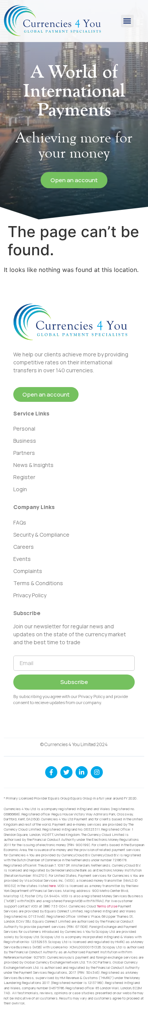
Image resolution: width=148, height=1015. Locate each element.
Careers (23, 546)
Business (24, 440)
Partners (24, 452)
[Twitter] (66, 772)
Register (24, 477)
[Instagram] (97, 772)
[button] (127, 21)
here (52, 885)
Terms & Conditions (38, 583)
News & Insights (33, 464)
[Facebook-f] (51, 772)
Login (20, 489)
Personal (24, 428)
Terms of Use (107, 906)
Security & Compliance (41, 534)
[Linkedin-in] (82, 772)
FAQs (19, 522)
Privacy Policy (29, 595)
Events (22, 558)
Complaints (27, 571)
